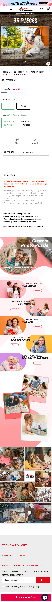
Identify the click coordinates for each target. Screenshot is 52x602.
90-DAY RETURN (31, 226)
